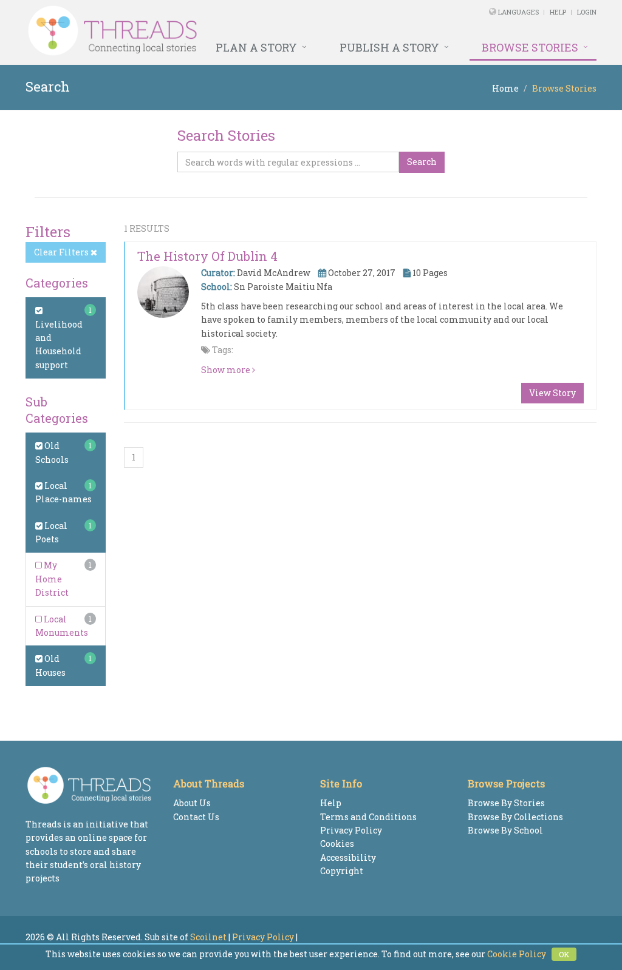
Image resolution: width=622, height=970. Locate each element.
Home (505, 88)
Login (586, 11)
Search (422, 161)
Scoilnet (208, 937)
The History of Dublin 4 (207, 256)
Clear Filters (62, 252)
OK (564, 954)
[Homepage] (202, 31)
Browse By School (505, 830)
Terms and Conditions (368, 817)
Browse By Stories (506, 803)
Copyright (341, 871)
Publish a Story (389, 47)
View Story (552, 393)
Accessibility (348, 857)
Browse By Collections (515, 817)
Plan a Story (256, 47)
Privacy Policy (351, 830)
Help (558, 11)
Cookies (337, 843)
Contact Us (196, 817)
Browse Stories (530, 47)
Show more (226, 370)
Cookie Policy (516, 954)
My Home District (52, 578)
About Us (192, 803)
